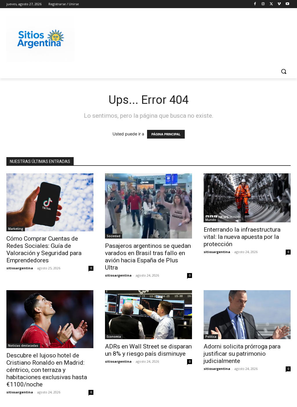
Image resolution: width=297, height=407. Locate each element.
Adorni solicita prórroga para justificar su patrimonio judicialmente (242, 353)
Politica (210, 337)
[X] (271, 4)
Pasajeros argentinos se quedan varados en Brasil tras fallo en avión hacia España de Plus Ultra (148, 256)
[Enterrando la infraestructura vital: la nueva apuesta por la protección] (247, 197)
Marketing (15, 229)
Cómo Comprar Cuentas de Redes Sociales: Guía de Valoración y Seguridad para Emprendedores (44, 249)
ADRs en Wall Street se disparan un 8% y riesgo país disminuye (148, 350)
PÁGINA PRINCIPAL (165, 134)
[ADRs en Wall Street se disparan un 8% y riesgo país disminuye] (148, 314)
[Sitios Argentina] (40, 39)
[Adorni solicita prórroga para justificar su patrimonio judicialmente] (247, 314)
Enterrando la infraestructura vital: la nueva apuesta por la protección (242, 237)
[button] (284, 71)
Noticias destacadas (23, 346)
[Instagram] (263, 4)
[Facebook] (255, 4)
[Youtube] (287, 4)
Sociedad (113, 236)
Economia (114, 337)
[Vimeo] (279, 4)
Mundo (210, 220)
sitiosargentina (19, 268)
